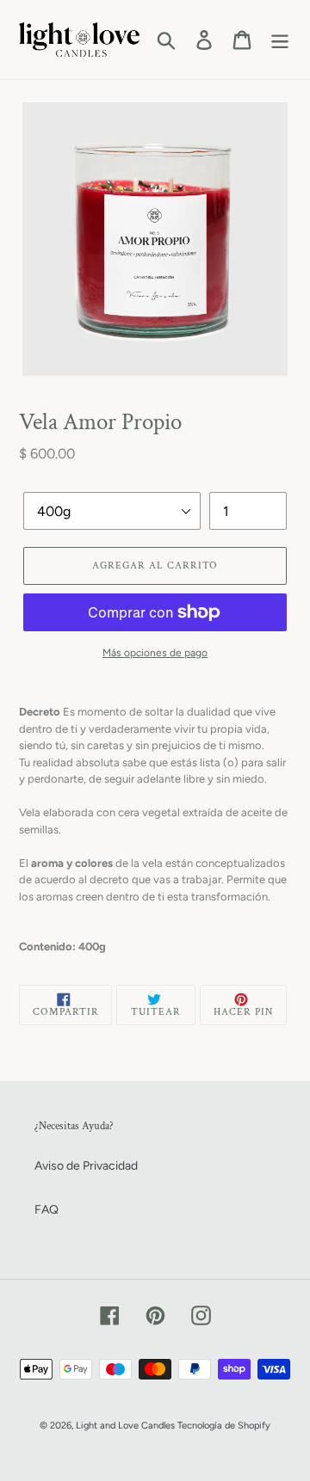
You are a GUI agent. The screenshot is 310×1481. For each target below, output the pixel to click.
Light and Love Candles (125, 1425)
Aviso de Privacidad (86, 1165)
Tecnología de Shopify (223, 1425)
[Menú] (280, 40)
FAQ (46, 1209)
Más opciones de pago (155, 653)
